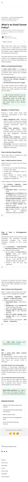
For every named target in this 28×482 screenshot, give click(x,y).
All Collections (4, 17)
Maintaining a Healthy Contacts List (10, 19)
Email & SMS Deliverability (16, 17)
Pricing (3, 468)
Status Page (4, 465)
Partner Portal (4, 471)
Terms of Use (4, 462)
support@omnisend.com (18, 394)
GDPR (7, 384)
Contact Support (5, 476)
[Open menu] (25, 2)
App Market (4, 473)
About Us (3, 460)
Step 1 (15, 255)
